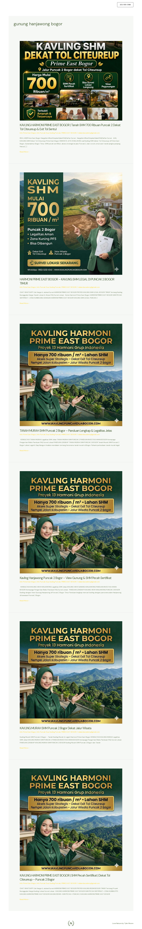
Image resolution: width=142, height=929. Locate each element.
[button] (125, 4)
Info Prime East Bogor (28, 133)
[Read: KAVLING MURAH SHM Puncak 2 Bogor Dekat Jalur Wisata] (71, 672)
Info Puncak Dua (43, 133)
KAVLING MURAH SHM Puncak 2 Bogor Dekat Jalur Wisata (55, 728)
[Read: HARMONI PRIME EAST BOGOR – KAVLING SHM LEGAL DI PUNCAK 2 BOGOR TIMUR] (71, 223)
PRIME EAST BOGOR (68, 133)
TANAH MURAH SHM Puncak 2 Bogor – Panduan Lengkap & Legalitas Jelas (66, 431)
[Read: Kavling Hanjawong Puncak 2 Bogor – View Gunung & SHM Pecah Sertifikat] (71, 522)
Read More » (24, 151)
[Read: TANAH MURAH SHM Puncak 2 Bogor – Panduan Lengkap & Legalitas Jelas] (71, 375)
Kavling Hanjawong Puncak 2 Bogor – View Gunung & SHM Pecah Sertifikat (65, 578)
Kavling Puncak (55, 133)
